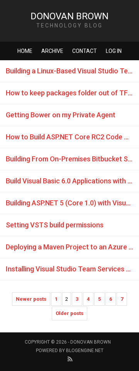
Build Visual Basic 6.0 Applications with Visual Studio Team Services (72, 181)
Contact (84, 51)
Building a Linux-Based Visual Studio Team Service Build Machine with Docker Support (72, 71)
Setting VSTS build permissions (54, 225)
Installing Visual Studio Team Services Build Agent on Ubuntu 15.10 (72, 269)
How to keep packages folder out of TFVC (71, 93)
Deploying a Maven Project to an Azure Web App (72, 247)
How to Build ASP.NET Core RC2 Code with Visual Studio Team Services (72, 137)
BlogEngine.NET (84, 350)
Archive (52, 51)
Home (24, 51)
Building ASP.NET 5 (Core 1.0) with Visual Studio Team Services (72, 203)
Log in (114, 51)
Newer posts (31, 299)
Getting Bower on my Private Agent (60, 115)
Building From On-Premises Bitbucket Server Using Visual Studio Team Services (72, 159)
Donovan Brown (69, 16)
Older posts (69, 313)
